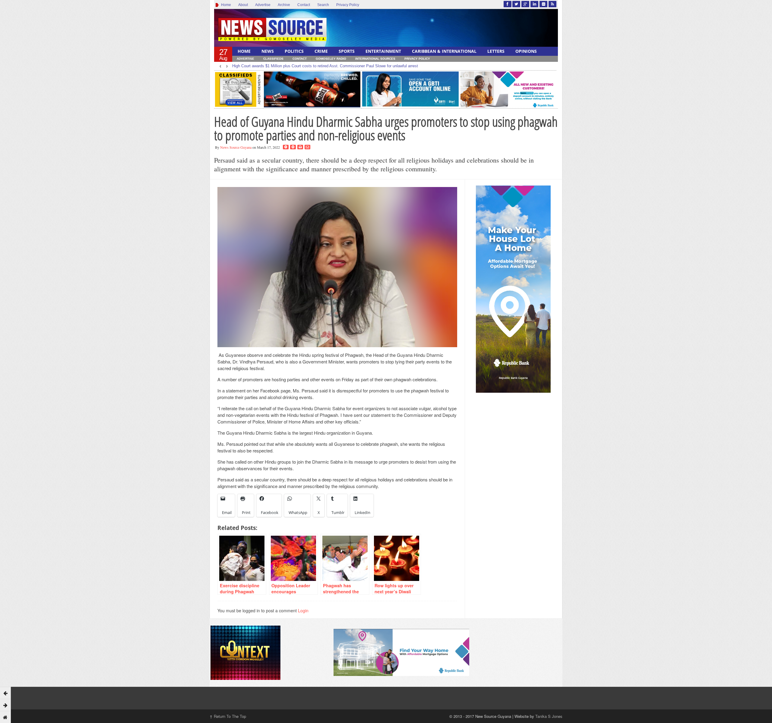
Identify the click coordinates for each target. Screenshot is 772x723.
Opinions (526, 51)
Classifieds (273, 58)
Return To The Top (228, 716)
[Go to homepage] (5, 717)
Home (225, 5)
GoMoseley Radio (331, 58)
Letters (496, 51)
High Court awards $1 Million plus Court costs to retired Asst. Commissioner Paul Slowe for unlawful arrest (325, 66)
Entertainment (383, 51)
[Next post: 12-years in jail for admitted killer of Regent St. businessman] (5, 705)
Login (303, 610)
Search (323, 5)
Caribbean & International (444, 51)
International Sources (375, 58)
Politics (294, 51)
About (243, 5)
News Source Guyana (236, 147)
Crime (321, 51)
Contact (303, 5)
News (267, 51)
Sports (347, 51)
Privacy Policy (347, 5)
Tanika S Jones (548, 716)
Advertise (263, 5)
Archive (284, 5)
